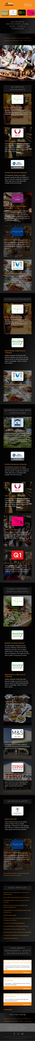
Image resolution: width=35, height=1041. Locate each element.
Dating (14, 915)
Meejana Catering (11, 609)
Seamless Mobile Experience (10, 938)
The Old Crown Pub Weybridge (15, 431)
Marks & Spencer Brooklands (15, 742)
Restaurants (7, 38)
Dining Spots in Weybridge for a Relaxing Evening (16, 935)
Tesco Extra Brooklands (13, 775)
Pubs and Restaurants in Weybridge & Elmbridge (15, 926)
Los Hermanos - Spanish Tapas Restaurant (15, 207)
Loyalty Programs (7, 915)
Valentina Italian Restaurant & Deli (16, 240)
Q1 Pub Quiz (9, 563)
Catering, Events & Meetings (11, 40)
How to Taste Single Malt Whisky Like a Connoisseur (16, 897)
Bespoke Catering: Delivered (14, 643)
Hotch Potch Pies (11, 701)
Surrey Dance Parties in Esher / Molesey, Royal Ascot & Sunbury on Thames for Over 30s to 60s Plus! (17, 967)
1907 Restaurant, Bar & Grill (14, 141)
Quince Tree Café (11, 819)
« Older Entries (7, 1009)
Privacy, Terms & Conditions (16, 1029)
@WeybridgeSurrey (21, 1038)
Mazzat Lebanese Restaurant (15, 273)
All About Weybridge (23, 1036)
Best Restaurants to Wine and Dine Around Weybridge (17, 932)
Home (11, 1025)
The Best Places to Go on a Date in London (14, 929)
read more (26, 972)
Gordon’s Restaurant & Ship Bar (16, 173)
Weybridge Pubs (14, 410)
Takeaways (14, 38)
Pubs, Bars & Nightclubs (24, 38)
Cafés (21, 40)
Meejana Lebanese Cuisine (14, 107)
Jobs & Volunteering (12, 1027)
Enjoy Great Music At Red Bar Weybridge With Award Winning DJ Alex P (16, 1000)
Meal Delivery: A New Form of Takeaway (15, 352)
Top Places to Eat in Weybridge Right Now (14, 923)
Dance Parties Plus (11, 529)
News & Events (27, 40)
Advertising (23, 1027)
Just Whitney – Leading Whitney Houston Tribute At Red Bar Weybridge (17, 984)
